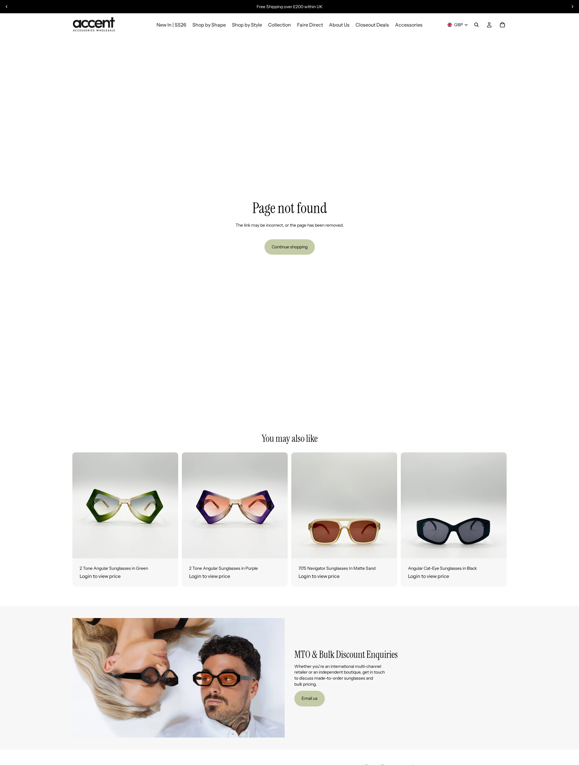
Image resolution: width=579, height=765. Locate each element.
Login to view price (100, 576)
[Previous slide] (6, 6)
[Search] (476, 24)
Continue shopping (290, 247)
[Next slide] (572, 6)
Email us (310, 698)
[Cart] (502, 24)
